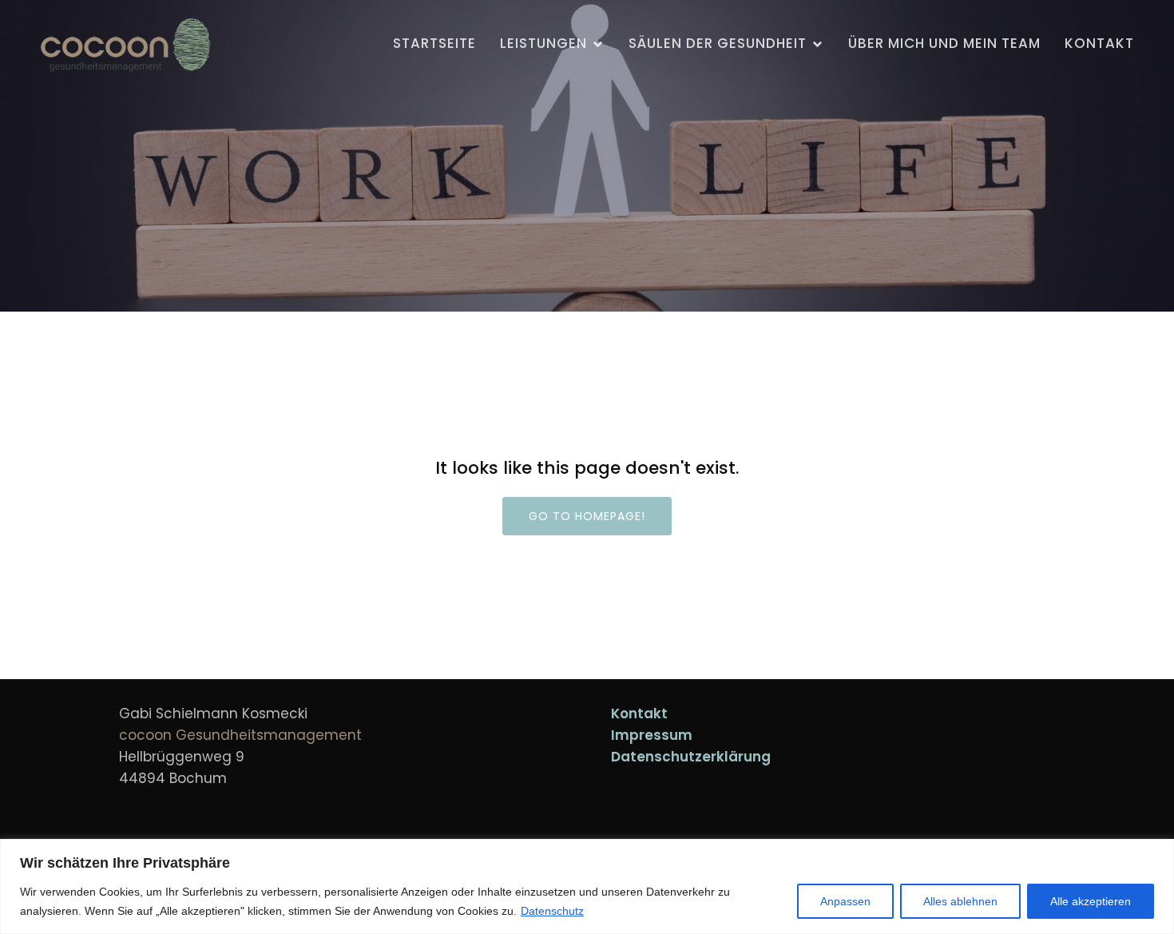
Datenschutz (552, 910)
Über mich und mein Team (944, 43)
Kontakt (1099, 43)
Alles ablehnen (960, 901)
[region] (587, 886)
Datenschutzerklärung (691, 756)
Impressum (651, 735)
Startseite (434, 43)
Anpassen (845, 901)
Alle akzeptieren (1090, 901)
